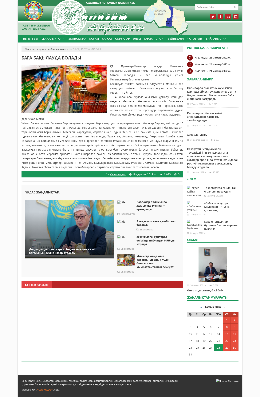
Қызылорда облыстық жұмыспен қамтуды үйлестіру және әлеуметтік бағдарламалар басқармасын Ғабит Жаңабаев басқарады (211, 93)
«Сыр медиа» (45, 389)
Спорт (160, 38)
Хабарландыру (197, 134)
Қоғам (94, 38)
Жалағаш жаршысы (102, 17)
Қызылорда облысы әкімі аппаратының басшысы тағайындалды (204, 116)
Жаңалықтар (51, 38)
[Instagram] (235, 16)
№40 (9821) (201, 71)
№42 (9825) (201, 57)
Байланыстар (216, 38)
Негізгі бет (30, 38)
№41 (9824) (201, 64)
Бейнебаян (176, 38)
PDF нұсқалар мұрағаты (207, 48)
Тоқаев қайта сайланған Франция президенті (220, 189)
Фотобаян (194, 38)
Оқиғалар (122, 38)
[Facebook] (220, 16)
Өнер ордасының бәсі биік (205, 290)
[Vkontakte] (228, 16)
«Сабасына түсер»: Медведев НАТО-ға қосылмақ (217, 206)
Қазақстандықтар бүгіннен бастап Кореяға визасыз (221, 225)
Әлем (137, 38)
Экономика (77, 38)
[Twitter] (213, 16)
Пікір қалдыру (39, 284)
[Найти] (235, 7)
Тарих (148, 38)
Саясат (107, 38)
